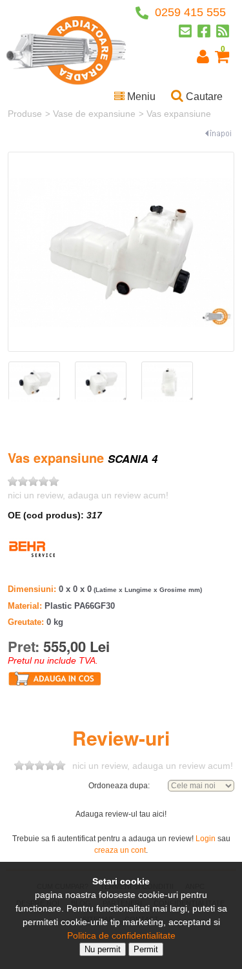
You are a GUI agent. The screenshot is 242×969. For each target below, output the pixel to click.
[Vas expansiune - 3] (101, 382)
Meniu (140, 96)
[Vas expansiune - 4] (167, 382)
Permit (146, 949)
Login (206, 838)
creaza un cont (120, 850)
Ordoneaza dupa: (119, 785)
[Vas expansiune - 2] (34, 382)
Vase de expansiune (94, 113)
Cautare (203, 96)
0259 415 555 (189, 12)
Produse (25, 113)
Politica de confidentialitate (121, 935)
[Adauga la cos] (55, 677)
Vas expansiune (178, 113)
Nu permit (103, 949)
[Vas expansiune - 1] (121, 251)
